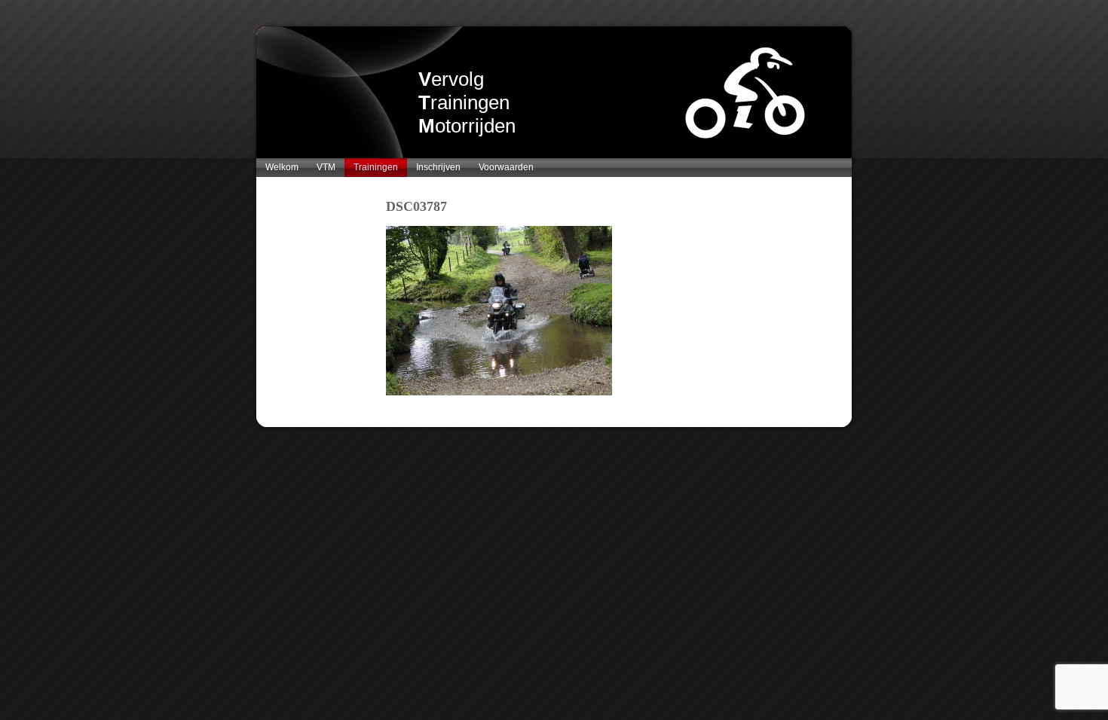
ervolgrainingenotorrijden (467, 102)
